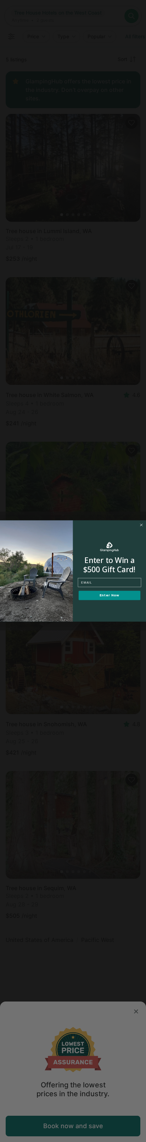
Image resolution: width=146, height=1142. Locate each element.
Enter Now (110, 595)
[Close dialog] (141, 525)
